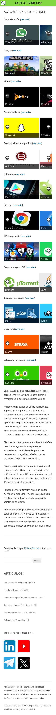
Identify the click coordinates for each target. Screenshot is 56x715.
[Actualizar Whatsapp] (21, 35)
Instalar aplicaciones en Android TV (20, 612)
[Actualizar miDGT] (21, 313)
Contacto (24, 709)
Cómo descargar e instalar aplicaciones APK (24, 597)
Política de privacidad (31, 706)
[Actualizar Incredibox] (21, 251)
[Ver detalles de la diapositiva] (21, 97)
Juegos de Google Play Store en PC (20, 605)
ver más (25, 19)
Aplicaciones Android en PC (16, 620)
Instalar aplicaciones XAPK (16, 590)
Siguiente (48, 34)
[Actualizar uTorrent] (21, 282)
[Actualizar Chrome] (21, 220)
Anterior (7, 34)
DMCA (32, 709)
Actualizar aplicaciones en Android (19, 583)
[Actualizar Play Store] (21, 189)
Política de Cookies (12, 706)
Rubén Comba (31, 548)
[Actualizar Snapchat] (21, 128)
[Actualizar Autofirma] (21, 159)
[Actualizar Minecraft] (21, 66)
